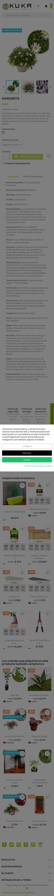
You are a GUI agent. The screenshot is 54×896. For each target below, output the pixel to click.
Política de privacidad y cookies (38, 466)
